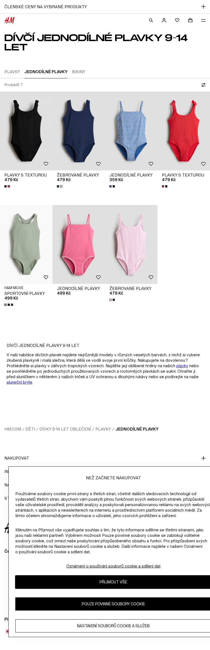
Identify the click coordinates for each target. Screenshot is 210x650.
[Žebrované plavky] (78, 131)
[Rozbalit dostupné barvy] (7, 186)
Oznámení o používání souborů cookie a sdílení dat (113, 566)
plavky (182, 365)
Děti (30, 429)
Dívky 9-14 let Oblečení (65, 429)
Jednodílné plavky (137, 429)
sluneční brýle (19, 382)
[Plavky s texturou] (26, 131)
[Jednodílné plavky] (131, 131)
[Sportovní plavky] (26, 244)
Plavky (103, 429)
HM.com (12, 429)
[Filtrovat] (202, 85)
